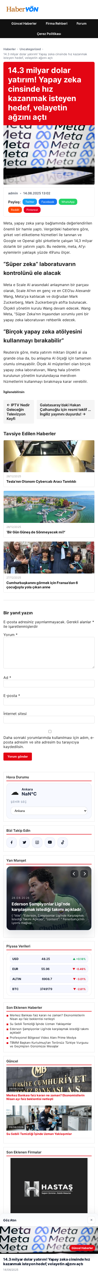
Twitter (29, 201)
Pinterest (32, 209)
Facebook (47, 201)
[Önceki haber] (74, 874)
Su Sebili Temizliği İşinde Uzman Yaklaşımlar (40, 1024)
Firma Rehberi (56, 23)
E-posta (11, 695)
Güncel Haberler (24, 23)
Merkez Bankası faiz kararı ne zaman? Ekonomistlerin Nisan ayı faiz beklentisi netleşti (47, 1017)
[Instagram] (37, 842)
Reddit (15, 209)
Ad (7, 677)
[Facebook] (11, 842)
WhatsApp (68, 201)
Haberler (9, 49)
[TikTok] (62, 842)
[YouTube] (50, 842)
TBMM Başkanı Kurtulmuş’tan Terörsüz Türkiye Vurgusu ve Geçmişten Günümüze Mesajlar (49, 1044)
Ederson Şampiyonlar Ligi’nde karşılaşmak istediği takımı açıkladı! (49, 1030)
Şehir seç (19, 801)
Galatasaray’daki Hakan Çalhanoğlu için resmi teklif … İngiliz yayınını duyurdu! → (65, 409)
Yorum (10, 634)
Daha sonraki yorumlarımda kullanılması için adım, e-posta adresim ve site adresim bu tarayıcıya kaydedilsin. (48, 742)
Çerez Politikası (49, 34)
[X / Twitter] (24, 842)
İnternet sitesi (15, 713)
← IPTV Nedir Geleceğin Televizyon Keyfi (18, 412)
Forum (82, 23)
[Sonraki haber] (84, 874)
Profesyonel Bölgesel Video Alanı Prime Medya (43, 1037)
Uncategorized (30, 49)
